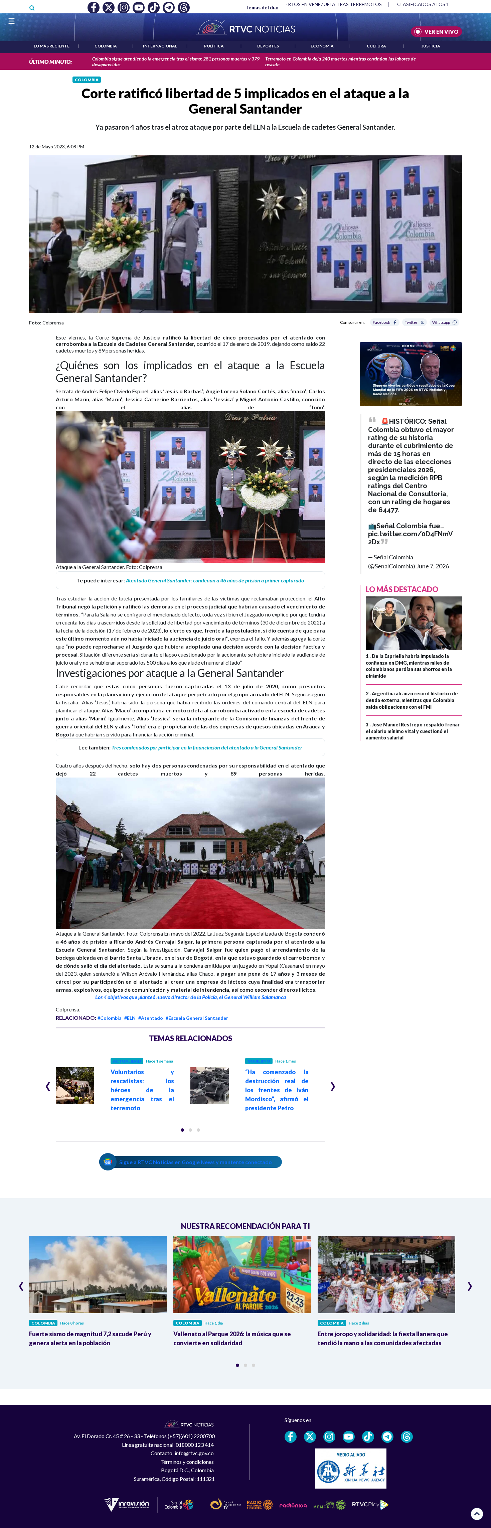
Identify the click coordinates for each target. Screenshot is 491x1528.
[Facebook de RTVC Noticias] (291, 1437)
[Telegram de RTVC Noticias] (387, 1437)
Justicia (431, 45)
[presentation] (48, 1084)
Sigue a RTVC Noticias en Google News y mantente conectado (195, 1162)
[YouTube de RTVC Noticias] (349, 1437)
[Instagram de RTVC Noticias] (329, 1437)
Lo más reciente (51, 45)
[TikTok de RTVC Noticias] (368, 1437)
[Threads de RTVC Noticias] (407, 1437)
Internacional (160, 45)
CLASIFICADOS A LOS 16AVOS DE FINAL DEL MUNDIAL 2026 (403, 4)
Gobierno (259, 1061)
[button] (182, 1130)
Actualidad (127, 1061)
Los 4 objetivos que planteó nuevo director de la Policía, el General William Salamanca (190, 997)
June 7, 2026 (432, 566)
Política (214, 45)
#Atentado (150, 1018)
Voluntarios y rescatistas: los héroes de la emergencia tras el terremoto (142, 1090)
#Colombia (110, 1018)
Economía (322, 45)
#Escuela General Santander (197, 1018)
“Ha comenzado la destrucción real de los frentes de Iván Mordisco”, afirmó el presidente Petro (277, 1090)
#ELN (130, 1018)
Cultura (376, 45)
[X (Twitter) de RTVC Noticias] (310, 1437)
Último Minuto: (50, 61)
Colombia (106, 45)
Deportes (268, 45)
